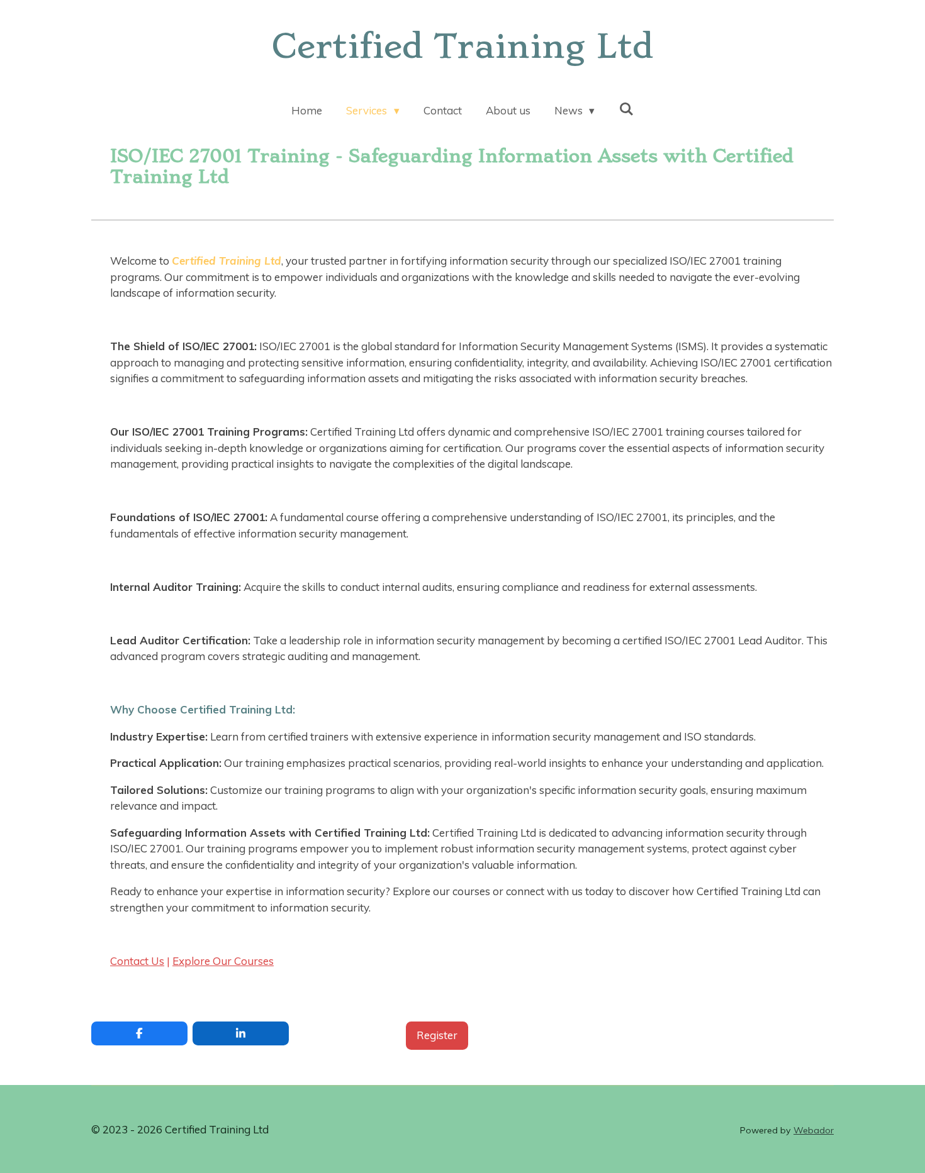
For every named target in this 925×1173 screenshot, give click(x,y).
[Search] (626, 109)
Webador (813, 1130)
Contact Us (137, 960)
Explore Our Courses (223, 960)
